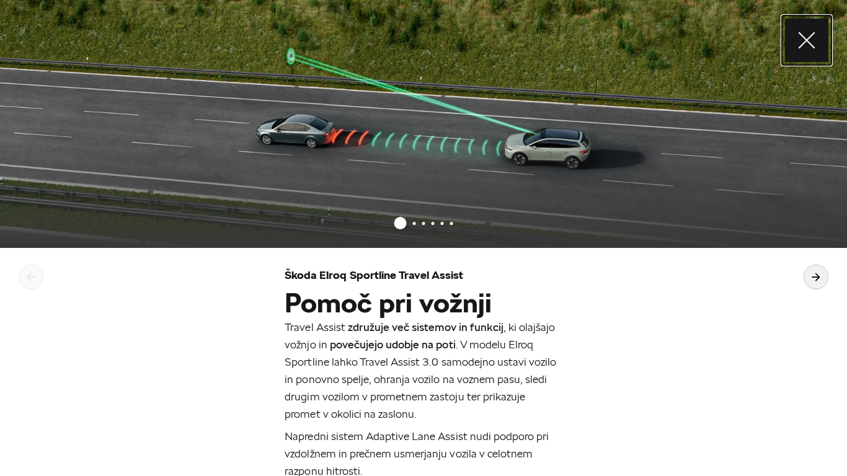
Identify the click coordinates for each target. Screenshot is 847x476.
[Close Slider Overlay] (806, 40)
